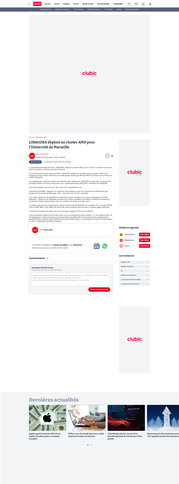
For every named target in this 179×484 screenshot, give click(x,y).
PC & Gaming (78, 9)
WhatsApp (77, 245)
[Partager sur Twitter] (174, 473)
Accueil (32, 137)
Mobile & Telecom (93, 9)
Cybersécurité (45, 9)
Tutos (76, 4)
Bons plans (88, 4)
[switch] (143, 4)
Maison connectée (132, 9)
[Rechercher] (129, 4)
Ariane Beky (43, 154)
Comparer (118, 4)
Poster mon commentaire (99, 289)
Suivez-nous (35, 162)
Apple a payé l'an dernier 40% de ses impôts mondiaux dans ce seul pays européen (44, 436)
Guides (66, 4)
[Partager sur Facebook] (174, 466)
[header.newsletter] (136, 4)
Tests (56, 4)
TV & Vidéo (109, 9)
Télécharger (103, 4)
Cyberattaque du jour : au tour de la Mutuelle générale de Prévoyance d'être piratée (125, 436)
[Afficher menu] (28, 4)
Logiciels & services (62, 9)
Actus (47, 4)
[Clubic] (37, 4)
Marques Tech (41, 137)
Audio (119, 9)
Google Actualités (60, 245)
